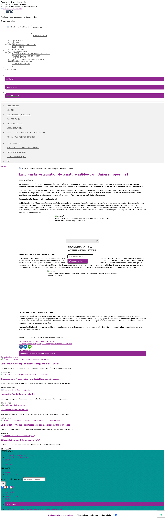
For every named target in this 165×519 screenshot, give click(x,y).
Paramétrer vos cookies (14, 501)
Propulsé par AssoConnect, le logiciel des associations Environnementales (34, 509)
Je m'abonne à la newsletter (12, 479)
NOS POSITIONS (18, 47)
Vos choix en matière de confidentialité (94, 515)
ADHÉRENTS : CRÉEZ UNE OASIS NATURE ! (28, 59)
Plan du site (9, 492)
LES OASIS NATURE (19, 57)
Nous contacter (11, 474)
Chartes (8, 462)
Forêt (46, 343)
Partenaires (9, 464)
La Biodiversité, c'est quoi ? (24, 45)
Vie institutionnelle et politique (31, 343)
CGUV (7, 498)
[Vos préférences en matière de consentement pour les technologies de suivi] (161, 515)
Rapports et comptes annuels (16, 457)
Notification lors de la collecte (61, 515)
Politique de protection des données (19, 455)
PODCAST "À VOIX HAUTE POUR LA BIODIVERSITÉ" (31, 53)
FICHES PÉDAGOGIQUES (21, 64)
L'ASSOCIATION (17, 40)
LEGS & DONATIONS (19, 51)
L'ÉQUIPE (15, 42)
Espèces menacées (55, 343)
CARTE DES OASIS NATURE (22, 61)
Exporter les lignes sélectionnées (13, 2)
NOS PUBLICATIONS (19, 49)
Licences (8, 494)
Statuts (8, 459)
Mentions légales (12, 496)
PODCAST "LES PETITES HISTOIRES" (21, 137)
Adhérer (8, 472)
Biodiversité (67, 343)
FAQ (13, 66)
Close (97, 241)
